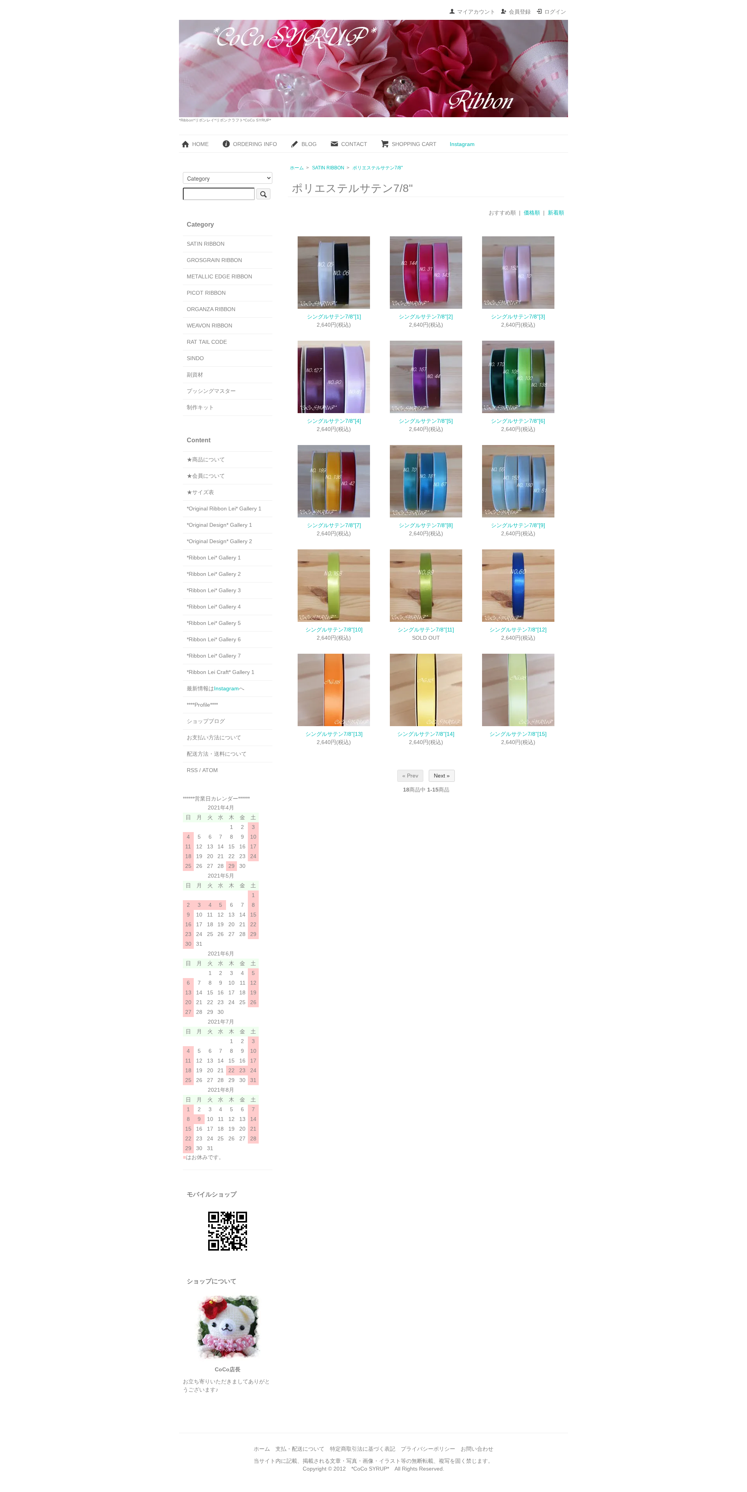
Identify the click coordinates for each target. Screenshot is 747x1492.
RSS (192, 770)
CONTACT (354, 144)
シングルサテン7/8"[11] (426, 629)
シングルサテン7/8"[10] (334, 629)
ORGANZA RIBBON (211, 309)
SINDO (195, 358)
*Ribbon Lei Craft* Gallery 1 (220, 672)
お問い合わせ (477, 1449)
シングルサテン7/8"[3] (518, 316)
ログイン (555, 12)
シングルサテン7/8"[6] (518, 421)
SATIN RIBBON (328, 168)
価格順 (532, 212)
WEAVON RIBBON (209, 325)
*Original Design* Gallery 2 (219, 541)
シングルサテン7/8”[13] (334, 734)
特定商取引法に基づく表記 (362, 1449)
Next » (442, 775)
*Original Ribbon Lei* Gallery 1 (224, 508)
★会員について (206, 476)
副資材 (195, 374)
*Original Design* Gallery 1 (219, 525)
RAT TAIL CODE (207, 342)
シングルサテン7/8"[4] (334, 421)
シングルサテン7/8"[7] (334, 525)
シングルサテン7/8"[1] (334, 316)
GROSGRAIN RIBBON (214, 260)
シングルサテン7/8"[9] (518, 525)
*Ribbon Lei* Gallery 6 (214, 639)
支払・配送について (299, 1449)
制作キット (200, 407)
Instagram (462, 144)
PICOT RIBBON (206, 293)
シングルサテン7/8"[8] (426, 525)
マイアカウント (476, 12)
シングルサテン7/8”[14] (425, 734)
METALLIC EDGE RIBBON (219, 276)
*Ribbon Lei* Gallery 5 (214, 623)
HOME (200, 144)
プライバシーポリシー (428, 1449)
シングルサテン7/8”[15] (518, 734)
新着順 (556, 212)
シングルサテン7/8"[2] (426, 316)
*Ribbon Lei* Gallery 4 (214, 606)
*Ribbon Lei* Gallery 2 (214, 574)
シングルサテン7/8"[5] (426, 421)
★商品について (206, 459)
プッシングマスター (211, 391)
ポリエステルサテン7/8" (377, 168)
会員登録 (520, 12)
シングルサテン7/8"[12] (518, 629)
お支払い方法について (214, 737)
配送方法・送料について (217, 754)
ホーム (297, 168)
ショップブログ (206, 721)
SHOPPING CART (414, 144)
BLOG (309, 144)
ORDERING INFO (255, 144)
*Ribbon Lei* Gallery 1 (214, 557)
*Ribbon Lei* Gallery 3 (214, 590)
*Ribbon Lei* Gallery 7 (214, 656)
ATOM (210, 770)
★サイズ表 (200, 492)
